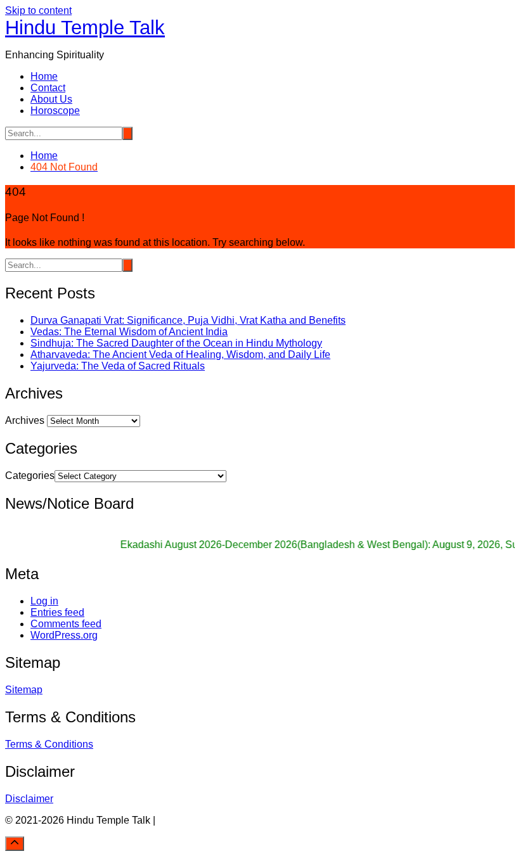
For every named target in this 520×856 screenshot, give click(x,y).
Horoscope (55, 110)
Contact (47, 87)
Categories (30, 475)
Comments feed (65, 623)
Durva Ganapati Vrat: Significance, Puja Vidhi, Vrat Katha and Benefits (188, 320)
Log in (44, 601)
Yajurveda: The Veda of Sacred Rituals (117, 366)
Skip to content (38, 10)
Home (44, 76)
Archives (24, 420)
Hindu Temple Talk (85, 27)
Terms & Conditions (49, 744)
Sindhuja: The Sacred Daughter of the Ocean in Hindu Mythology (176, 343)
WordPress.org (64, 635)
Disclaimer (29, 798)
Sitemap (23, 689)
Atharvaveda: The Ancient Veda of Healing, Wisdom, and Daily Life (180, 354)
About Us (51, 99)
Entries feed (57, 612)
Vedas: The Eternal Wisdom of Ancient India (129, 331)
